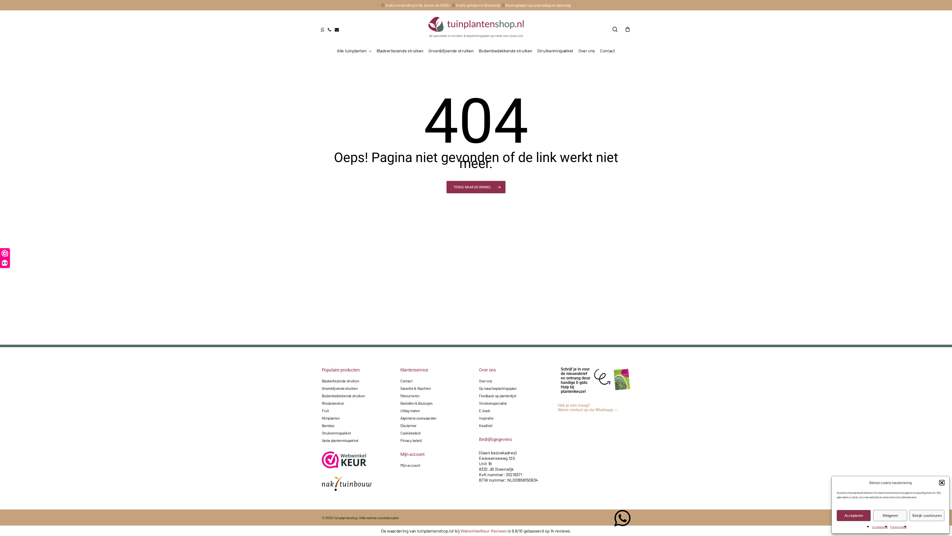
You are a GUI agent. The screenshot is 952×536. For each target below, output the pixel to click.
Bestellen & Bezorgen (416, 403)
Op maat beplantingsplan (497, 388)
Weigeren (890, 515)
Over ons (485, 381)
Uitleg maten (410, 410)
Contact (406, 381)
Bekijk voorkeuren (927, 515)
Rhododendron (333, 403)
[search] (615, 29)
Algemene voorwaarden (418, 418)
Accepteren (853, 515)
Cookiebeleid (880, 527)
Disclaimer (408, 425)
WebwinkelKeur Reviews (483, 531)
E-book (484, 410)
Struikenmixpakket (336, 433)
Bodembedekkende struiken (343, 396)
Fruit (325, 410)
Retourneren (409, 396)
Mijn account (410, 465)
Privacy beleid (898, 527)
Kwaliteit (485, 425)
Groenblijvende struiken (340, 388)
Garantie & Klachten (415, 388)
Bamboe (328, 425)
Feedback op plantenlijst (497, 396)
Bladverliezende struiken (340, 381)
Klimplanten (331, 418)
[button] (941, 482)
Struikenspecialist (493, 403)
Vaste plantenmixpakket (340, 440)
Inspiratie (486, 418)
